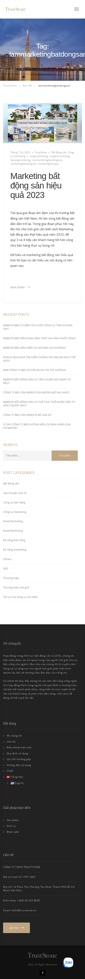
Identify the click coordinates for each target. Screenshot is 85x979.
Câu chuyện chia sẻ (14, 493)
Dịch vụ (11, 826)
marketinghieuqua (48, 163)
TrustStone (40, 152)
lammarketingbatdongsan (47, 160)
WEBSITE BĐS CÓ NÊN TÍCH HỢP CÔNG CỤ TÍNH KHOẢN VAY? (37, 327)
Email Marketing (13, 521)
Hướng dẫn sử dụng (19, 765)
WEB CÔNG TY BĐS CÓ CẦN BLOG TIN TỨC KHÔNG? (34, 370)
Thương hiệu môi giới (16, 587)
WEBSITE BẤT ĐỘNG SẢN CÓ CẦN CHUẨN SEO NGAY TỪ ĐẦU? (37, 381)
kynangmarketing (21, 160)
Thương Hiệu (11, 578)
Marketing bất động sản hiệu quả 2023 (35, 185)
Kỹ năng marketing (14, 549)
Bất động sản (58, 152)
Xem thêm (17, 287)
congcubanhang (39, 156)
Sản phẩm (13, 820)
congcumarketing (60, 156)
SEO (5, 568)
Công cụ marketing (14, 512)
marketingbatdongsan (23, 163)
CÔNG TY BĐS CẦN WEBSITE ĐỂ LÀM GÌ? (27, 415)
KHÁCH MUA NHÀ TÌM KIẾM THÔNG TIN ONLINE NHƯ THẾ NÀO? (39, 359)
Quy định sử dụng (17, 753)
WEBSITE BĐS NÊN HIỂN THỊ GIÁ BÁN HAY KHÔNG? (34, 348)
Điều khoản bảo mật (19, 747)
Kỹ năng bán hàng (14, 540)
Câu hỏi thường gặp (19, 759)
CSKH (10, 771)
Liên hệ (11, 741)
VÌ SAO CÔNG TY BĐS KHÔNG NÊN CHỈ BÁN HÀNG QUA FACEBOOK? (37, 426)
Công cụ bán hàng (14, 502)
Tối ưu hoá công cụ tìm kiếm (20, 597)
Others (7, 559)
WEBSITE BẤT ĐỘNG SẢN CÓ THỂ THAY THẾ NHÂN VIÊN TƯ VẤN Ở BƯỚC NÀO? (39, 403)
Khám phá (13, 832)
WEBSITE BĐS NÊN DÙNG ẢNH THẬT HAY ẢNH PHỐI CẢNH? (39, 338)
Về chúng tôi (14, 735)
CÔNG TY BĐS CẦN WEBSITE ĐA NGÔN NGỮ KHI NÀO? (36, 392)
